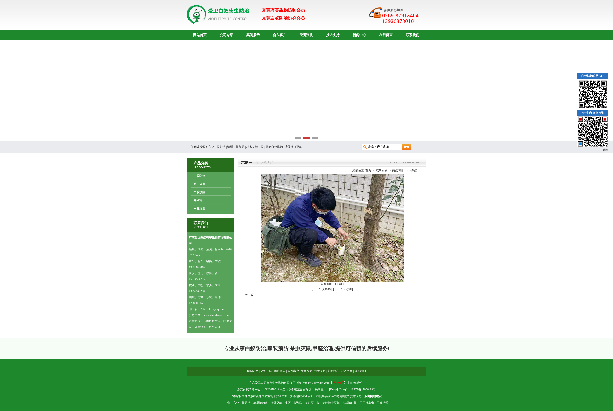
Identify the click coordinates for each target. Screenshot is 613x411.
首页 (368, 170)
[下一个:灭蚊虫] (343, 289)
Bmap (333, 389)
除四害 (198, 200)
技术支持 (333, 35)
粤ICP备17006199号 (363, 389)
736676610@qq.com (212, 309)
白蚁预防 (199, 192)
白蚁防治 (199, 176)
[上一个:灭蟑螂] (322, 289)
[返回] (341, 284)
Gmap (343, 389)
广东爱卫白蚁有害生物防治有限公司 (272, 382)
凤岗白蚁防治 (274, 147)
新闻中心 (359, 35)
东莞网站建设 (373, 396)
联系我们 (412, 35)
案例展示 (253, 35)
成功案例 (381, 170)
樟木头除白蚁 (255, 147)
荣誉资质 (306, 35)
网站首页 (200, 35)
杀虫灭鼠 (199, 184)
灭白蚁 (413, 170)
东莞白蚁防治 (216, 147)
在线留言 (386, 35)
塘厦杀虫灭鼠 (293, 147)
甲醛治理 (199, 208)
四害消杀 (200, 327)
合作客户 (279, 35)
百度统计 (355, 382)
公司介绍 (226, 35)
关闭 (605, 150)
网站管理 (338, 382)
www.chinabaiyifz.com (216, 315)
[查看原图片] (328, 284)
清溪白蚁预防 (235, 147)
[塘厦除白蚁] (306, 90)
